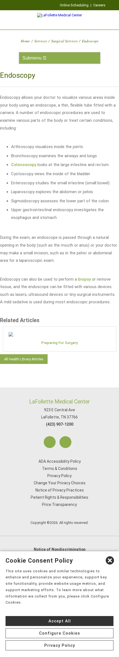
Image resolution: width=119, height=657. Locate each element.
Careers (99, 5)
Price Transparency (59, 504)
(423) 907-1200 (59, 424)
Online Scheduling (74, 5)
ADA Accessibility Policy (59, 461)
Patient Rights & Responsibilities (59, 497)
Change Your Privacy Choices (60, 483)
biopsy (84, 279)
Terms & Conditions (59, 468)
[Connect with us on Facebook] (50, 442)
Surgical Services (64, 40)
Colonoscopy (23, 164)
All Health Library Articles (23, 359)
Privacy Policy (59, 476)
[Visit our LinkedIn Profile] (65, 442)
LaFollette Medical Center (59, 402)
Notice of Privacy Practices (59, 490)
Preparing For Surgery (59, 343)
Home (25, 40)
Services (40, 40)
